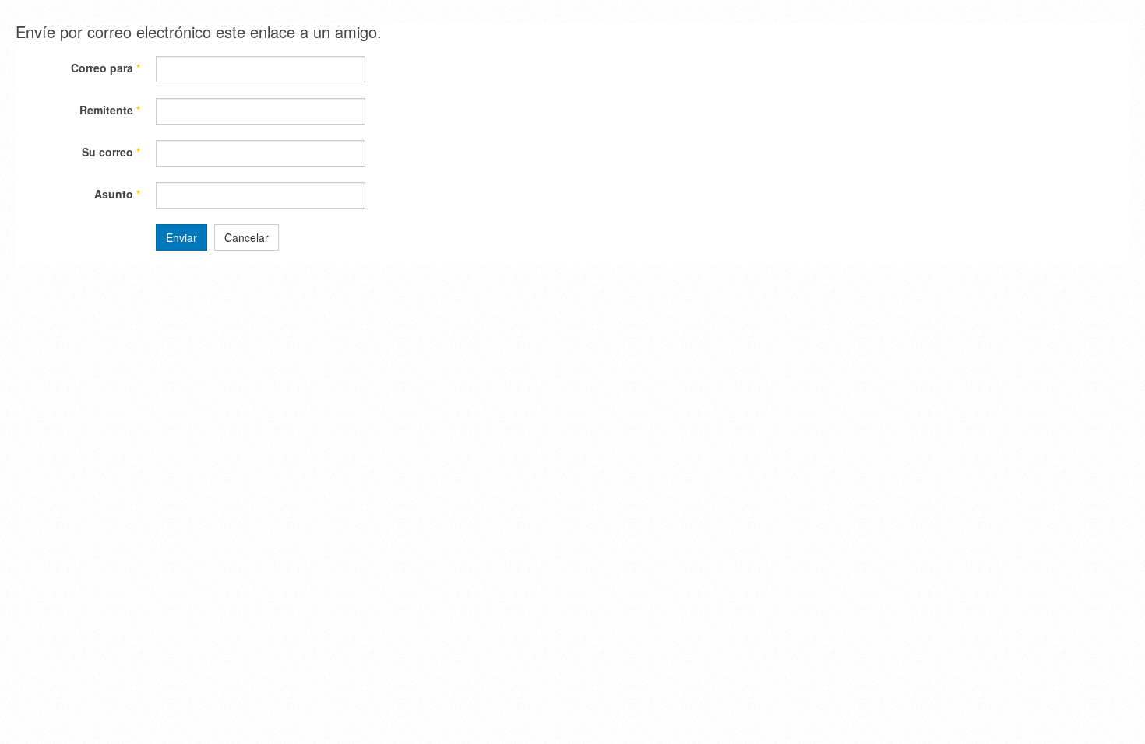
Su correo (111, 152)
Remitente (109, 110)
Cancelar (246, 237)
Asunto (117, 194)
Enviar (181, 237)
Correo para (105, 67)
